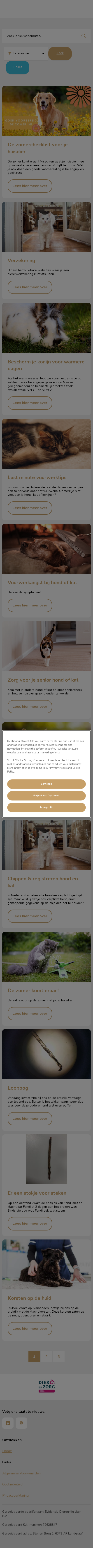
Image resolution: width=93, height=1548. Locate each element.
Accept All (47, 807)
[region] (46, 774)
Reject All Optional (46, 795)
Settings (46, 784)
